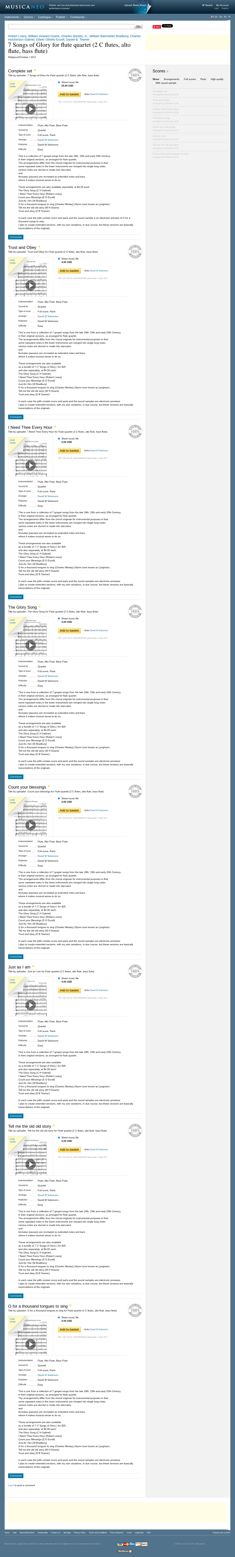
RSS (149, 1533)
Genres (28, 17)
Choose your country (221, 1533)
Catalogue (44, 17)
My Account (222, 5)
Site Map (67, 1533)
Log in (11, 1485)
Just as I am (166, 137)
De (221, 17)
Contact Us (55, 1533)
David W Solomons (99, 94)
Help (15, 1533)
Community (77, 17)
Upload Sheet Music (135, 5)
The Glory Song (166, 120)
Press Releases (117, 1533)
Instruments (12, 17)
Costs (129, 1533)
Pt (229, 17)
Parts (203, 79)
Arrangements (171, 79)
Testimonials (43, 1533)
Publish (60, 17)
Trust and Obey (166, 102)
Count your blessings (166, 129)
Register (225, 8)
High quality (217, 79)
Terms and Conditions (98, 1533)
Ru (225, 17)
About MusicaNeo (27, 1533)
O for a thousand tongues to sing (170, 155)
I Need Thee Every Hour (166, 111)
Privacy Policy (80, 1533)
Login (216, 8)
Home (7, 1533)
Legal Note (139, 1533)
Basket (209, 5)
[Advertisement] (188, 41)
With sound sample (166, 83)
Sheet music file (70, 82)
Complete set (166, 93)
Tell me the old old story (166, 146)
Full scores (190, 79)
